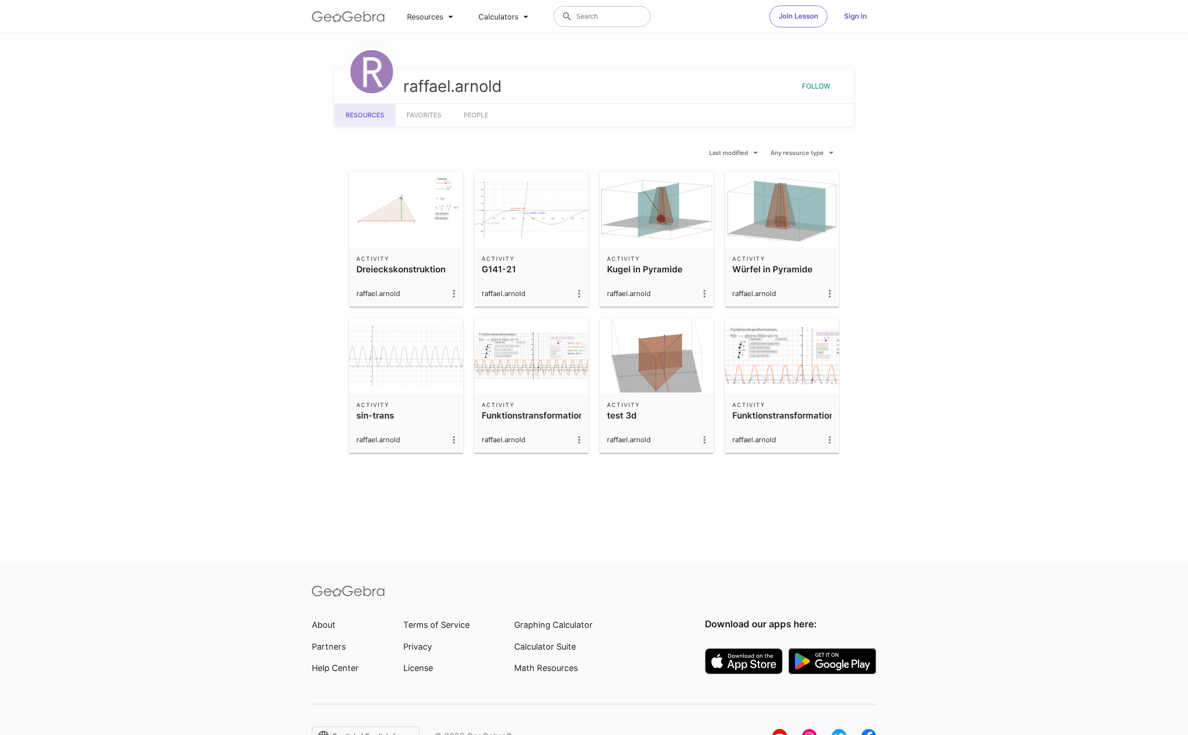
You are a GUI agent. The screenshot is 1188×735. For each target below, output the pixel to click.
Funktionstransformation (533, 415)
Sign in (855, 16)
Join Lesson (798, 16)
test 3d (622, 415)
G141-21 (499, 269)
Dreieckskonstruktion (401, 269)
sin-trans (375, 415)
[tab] (431, 16)
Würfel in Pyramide (772, 269)
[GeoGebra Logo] (348, 16)
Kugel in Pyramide (645, 269)
